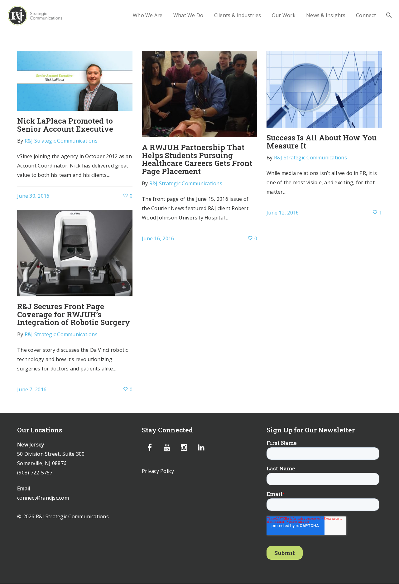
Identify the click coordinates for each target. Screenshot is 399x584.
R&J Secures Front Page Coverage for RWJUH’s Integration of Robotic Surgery (73, 314)
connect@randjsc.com (43, 497)
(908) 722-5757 (35, 472)
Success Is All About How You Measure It (322, 142)
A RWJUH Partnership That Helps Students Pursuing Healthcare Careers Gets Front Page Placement (197, 159)
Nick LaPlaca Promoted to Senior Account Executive (65, 125)
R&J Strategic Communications (61, 140)
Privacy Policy (158, 471)
